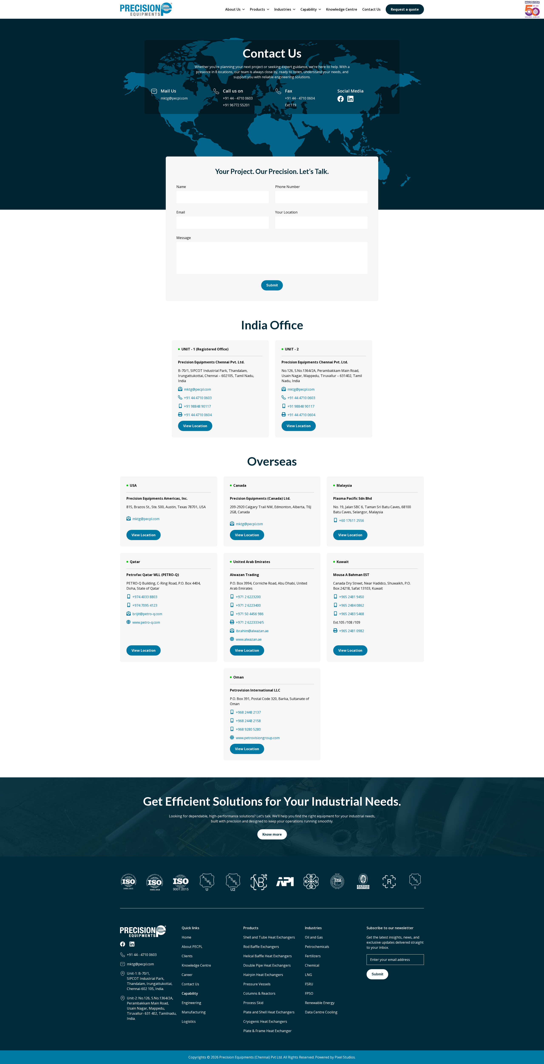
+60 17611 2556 (351, 520)
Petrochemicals (317, 946)
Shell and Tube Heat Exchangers (269, 937)
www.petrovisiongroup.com (258, 737)
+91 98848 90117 (197, 406)
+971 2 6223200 (248, 597)
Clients (187, 956)
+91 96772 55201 (236, 105)
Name (181, 186)
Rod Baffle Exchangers (261, 946)
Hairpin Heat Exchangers (263, 974)
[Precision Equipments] (146, 9)
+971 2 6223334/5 (250, 622)
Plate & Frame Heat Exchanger (267, 1030)
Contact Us (371, 9)
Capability (308, 9)
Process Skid (253, 1002)
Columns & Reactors (259, 993)
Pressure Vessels (257, 984)
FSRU (309, 984)
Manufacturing (194, 1012)
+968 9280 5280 (248, 729)
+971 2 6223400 (248, 605)
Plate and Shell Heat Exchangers (269, 1012)
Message (183, 237)
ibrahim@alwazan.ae (252, 631)
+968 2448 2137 (248, 712)
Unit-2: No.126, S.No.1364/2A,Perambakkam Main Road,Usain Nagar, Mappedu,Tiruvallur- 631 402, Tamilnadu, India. (152, 1008)
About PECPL (192, 946)
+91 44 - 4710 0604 (300, 98)
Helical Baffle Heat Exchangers (267, 956)
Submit (272, 285)
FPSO (309, 993)
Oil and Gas (314, 937)
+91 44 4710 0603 (198, 397)
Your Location (286, 212)
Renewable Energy (319, 1002)
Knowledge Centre (341, 9)
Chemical (312, 965)
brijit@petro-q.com (147, 614)
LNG (308, 974)
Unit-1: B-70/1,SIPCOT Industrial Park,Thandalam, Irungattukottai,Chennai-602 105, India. (149, 981)
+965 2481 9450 (351, 597)
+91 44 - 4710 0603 (238, 98)
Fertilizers (313, 956)
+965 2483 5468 (351, 614)
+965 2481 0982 (351, 631)
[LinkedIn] (132, 945)
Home (186, 937)
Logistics (189, 1021)
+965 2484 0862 (351, 605)
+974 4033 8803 (144, 597)
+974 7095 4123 (144, 605)
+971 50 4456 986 (250, 614)
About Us (233, 9)
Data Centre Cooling (321, 1012)
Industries (282, 9)
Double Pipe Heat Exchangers (267, 965)
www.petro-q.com (146, 622)
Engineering (191, 1002)
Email (180, 212)
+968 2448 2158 (248, 720)
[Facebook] (122, 945)
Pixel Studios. (345, 1057)
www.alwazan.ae (249, 639)
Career (187, 974)
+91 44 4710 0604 (198, 415)
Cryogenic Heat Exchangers (265, 1021)
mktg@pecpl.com (174, 98)
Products (257, 9)
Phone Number (287, 186)
